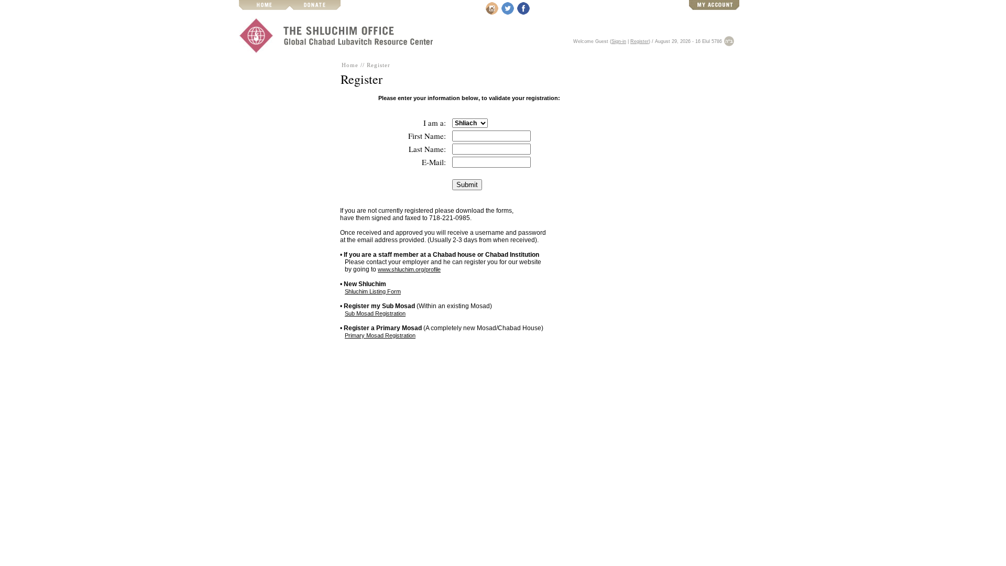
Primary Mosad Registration (380, 335)
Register (639, 41)
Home (350, 65)
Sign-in (618, 41)
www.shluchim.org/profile (409, 269)
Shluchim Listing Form (373, 291)
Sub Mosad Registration (375, 313)
